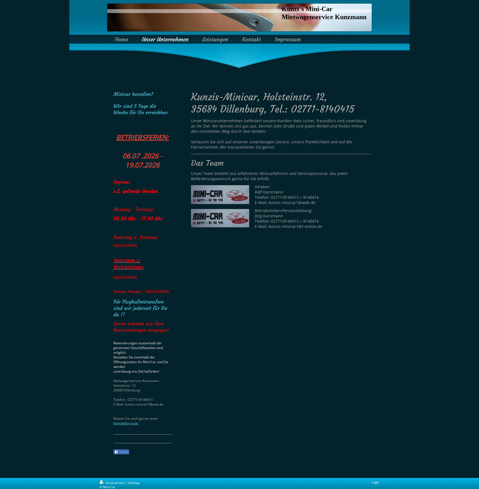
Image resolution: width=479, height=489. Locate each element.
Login (375, 482)
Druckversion (115, 483)
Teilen (123, 452)
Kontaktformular (126, 423)
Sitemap (134, 483)
